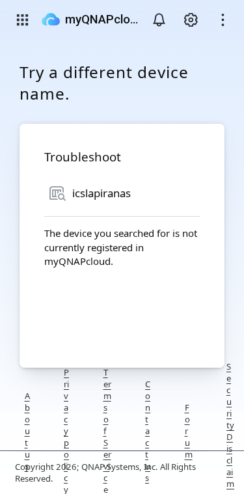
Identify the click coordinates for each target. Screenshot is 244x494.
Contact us (147, 431)
